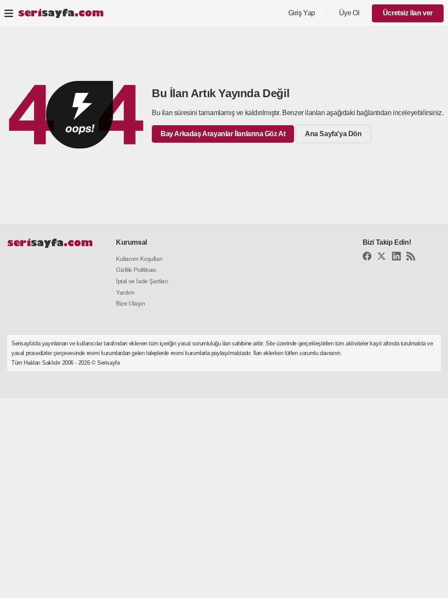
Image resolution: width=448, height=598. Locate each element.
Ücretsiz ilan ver (408, 13)
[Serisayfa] (61, 13)
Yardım (125, 292)
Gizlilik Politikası (136, 269)
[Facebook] (367, 258)
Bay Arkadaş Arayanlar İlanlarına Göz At (223, 133)
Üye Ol (349, 13)
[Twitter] (381, 258)
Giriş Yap (301, 13)
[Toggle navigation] (8, 13)
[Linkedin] (396, 258)
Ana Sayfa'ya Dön (333, 133)
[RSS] (410, 258)
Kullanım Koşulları (139, 258)
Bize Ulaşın (130, 303)
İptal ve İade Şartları (142, 281)
